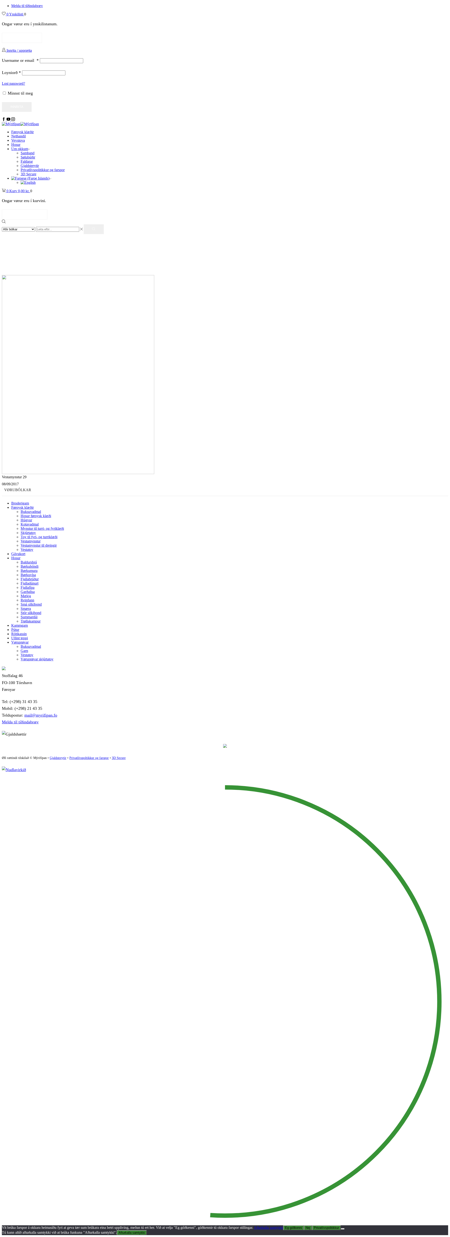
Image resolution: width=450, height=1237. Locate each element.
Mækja (26, 596)
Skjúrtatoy (28, 533)
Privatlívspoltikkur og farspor (89, 758)
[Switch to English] (28, 182)
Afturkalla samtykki (268, 1228)
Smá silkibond (31, 604)
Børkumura (29, 571)
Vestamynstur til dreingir (39, 545)
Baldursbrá (29, 562)
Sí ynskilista (22, 37)
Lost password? (13, 83)
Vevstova (18, 140)
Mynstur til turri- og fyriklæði (42, 528)
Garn (24, 651)
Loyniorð (11, 72)
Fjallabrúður (30, 579)
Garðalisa (28, 592)
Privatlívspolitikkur (326, 1228)
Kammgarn (19, 625)
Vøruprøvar (20, 642)
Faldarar (27, 161)
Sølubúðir (28, 157)
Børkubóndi (29, 566)
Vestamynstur (31, 541)
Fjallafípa (27, 587)
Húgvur (26, 520)
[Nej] (343, 1229)
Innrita (16, 107)
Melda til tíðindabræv (27, 6)
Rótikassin (19, 634)
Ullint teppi (19, 638)
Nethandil (18, 136)
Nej (308, 1228)
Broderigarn (20, 503)
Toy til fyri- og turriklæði (39, 537)
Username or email (20, 60)
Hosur (15, 145)
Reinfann (27, 600)
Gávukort (18, 554)
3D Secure (28, 174)
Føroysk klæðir (22, 132)
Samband (27, 153)
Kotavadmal (30, 524)
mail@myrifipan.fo (40, 715)
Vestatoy (27, 550)
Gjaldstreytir (30, 166)
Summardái (29, 617)
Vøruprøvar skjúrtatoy (37, 659)
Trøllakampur (31, 621)
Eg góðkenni (293, 1228)
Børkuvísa (28, 575)
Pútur (15, 630)
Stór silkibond (31, 613)
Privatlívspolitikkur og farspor (43, 170)
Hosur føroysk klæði (36, 516)
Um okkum (19, 149)
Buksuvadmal (31, 512)
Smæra (26, 609)
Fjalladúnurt (29, 583)
